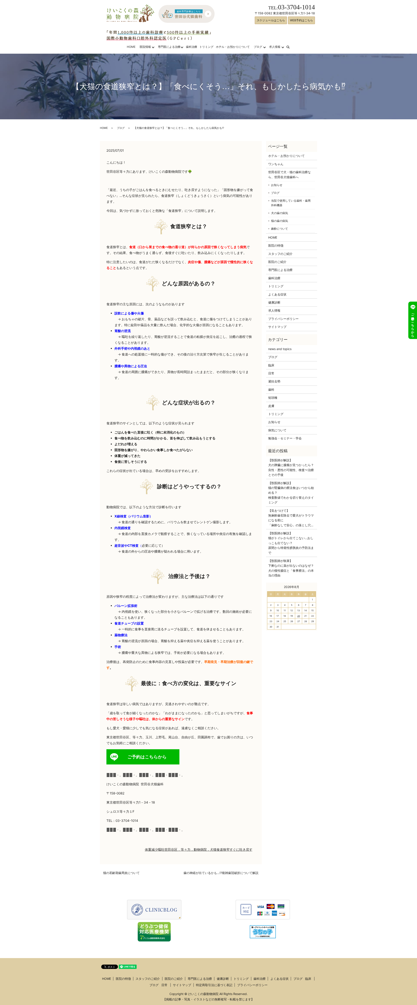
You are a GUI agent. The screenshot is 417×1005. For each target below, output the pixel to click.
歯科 (271, 389)
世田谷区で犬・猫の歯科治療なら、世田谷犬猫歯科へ (289, 174)
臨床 (271, 365)
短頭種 (272, 397)
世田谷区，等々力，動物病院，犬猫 (190, 849)
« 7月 (272, 587)
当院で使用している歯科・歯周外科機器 (291, 203)
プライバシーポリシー (283, 319)
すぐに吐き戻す (241, 849)
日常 (271, 373)
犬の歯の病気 (279, 213)
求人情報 (274, 46)
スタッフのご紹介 (280, 254)
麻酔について (279, 228)
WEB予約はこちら (301, 20)
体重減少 (151, 849)
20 (298, 616)
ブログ (258, 46)
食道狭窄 (223, 849)
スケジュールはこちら (271, 20)
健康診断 (274, 302)
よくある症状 (277, 294)
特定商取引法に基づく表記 (214, 985)
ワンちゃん (275, 164)
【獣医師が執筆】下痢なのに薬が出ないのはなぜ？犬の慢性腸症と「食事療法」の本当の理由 (291, 568)
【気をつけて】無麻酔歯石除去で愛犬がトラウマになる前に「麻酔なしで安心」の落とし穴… (291, 518)
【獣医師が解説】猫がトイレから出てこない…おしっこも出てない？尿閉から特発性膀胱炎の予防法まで (291, 543)
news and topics (279, 349)
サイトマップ (277, 327)
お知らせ (276, 185)
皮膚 (271, 406)
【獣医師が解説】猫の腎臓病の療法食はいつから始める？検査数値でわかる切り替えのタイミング (291, 492)
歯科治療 (191, 46)
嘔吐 (161, 849)
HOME (131, 46)
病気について (277, 430)
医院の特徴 (275, 245)
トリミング (206, 46)
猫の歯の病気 (279, 221)
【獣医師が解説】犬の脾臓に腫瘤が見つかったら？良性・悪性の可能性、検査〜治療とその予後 (291, 467)
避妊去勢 (274, 381)
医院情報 (145, 46)
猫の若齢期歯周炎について (121, 873)
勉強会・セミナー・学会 (285, 438)
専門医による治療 (169, 46)
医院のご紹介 (277, 262)
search (290, 46)
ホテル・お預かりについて (233, 46)
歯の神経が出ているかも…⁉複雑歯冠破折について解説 (221, 873)
